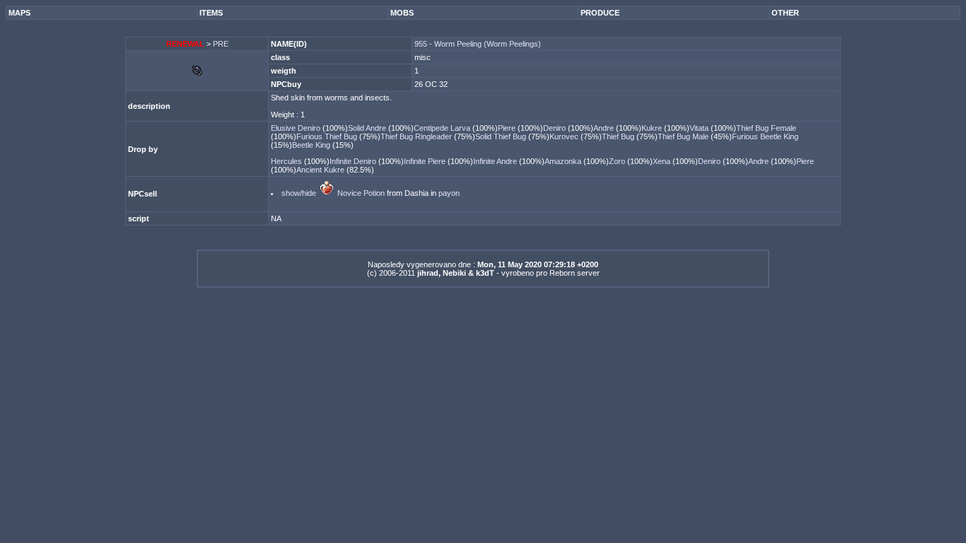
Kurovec (565, 136)
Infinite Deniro (354, 161)
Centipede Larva (443, 128)
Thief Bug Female (766, 128)
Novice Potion (361, 193)
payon (449, 193)
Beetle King (312, 145)
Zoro (618, 161)
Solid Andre (368, 128)
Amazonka (564, 161)
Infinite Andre (496, 161)
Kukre (652, 128)
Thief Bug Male (684, 136)
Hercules (287, 161)
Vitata (700, 128)
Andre (604, 128)
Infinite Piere (426, 161)
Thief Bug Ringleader (417, 136)
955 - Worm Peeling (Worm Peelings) (477, 44)
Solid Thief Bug (501, 136)
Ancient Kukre (321, 169)
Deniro (555, 128)
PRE (220, 44)
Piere (508, 128)
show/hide (298, 193)
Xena (663, 161)
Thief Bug (619, 136)
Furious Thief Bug (327, 136)
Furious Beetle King (765, 136)
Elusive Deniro (296, 128)
